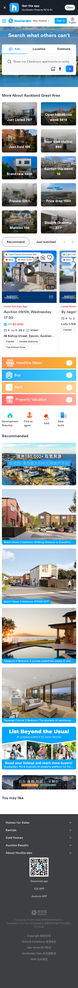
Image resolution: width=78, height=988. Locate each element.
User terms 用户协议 (39, 947)
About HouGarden (19, 852)
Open (70, 7)
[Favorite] (49, 257)
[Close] (5, 8)
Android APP (39, 896)
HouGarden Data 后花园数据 (39, 953)
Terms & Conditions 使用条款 (39, 942)
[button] (41, 21)
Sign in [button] (61, 20)
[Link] (39, 464)
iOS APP (39, 889)
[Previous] (64, 242)
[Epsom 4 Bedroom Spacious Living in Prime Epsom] (24, 297)
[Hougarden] (19, 21)
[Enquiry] (51, 297)
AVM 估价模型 (39, 959)
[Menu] (4, 21)
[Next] (72, 242)
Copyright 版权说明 (39, 936)
